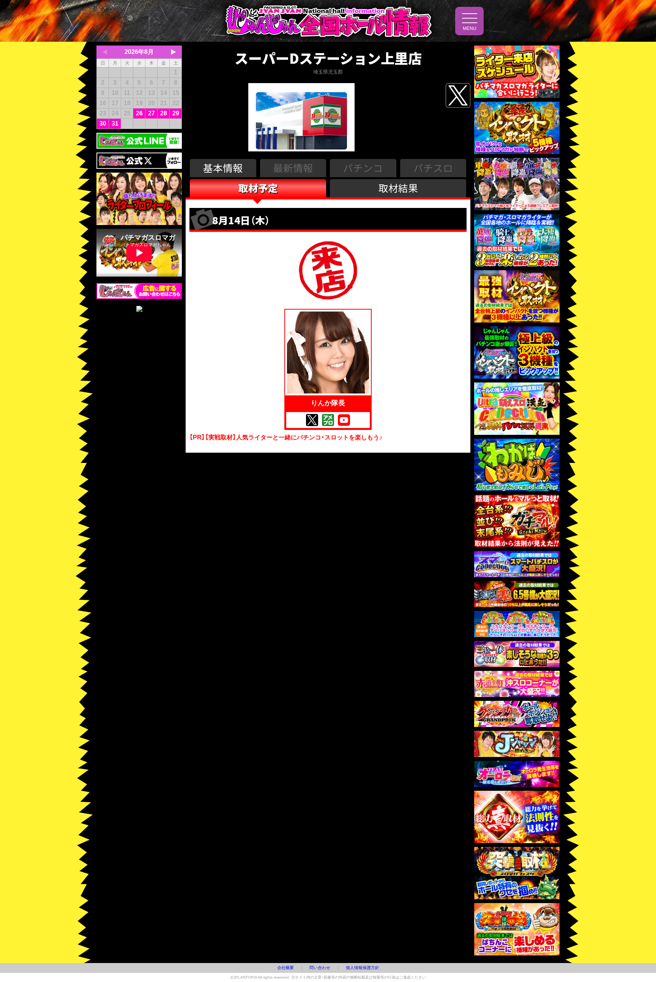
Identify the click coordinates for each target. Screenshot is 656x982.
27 (151, 113)
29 (175, 113)
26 (139, 113)
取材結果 (398, 188)
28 (163, 113)
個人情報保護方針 (362, 967)
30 (102, 123)
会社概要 (285, 967)
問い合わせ (319, 967)
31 (115, 123)
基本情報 (223, 168)
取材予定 (258, 188)
